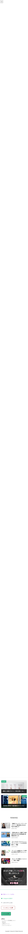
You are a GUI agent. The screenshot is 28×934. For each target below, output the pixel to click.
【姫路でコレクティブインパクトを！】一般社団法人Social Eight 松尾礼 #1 (19, 825)
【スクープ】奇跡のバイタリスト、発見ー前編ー (19, 859)
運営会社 (4, 922)
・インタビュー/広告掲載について (8, 920)
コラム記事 (6, 914)
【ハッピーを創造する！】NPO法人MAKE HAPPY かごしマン (19, 851)
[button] (7, 894)
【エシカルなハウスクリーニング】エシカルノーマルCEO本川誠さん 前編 (19, 843)
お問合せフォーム (6, 923)
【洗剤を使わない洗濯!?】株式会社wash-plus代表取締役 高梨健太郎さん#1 (19, 834)
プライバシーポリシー (6, 925)
